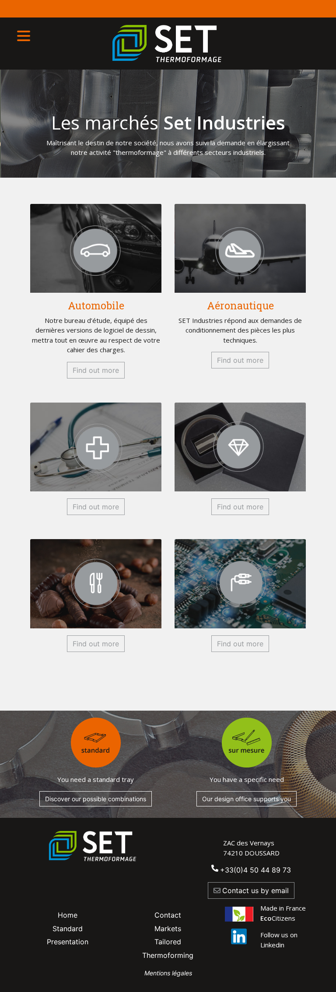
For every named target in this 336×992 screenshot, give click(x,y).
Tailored (167, 941)
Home (67, 915)
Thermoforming (167, 955)
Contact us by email (255, 890)
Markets (167, 928)
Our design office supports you (246, 799)
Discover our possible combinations (95, 799)
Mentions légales (168, 973)
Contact (167, 915)
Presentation (67, 941)
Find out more (96, 370)
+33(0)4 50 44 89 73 (255, 870)
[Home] (168, 44)
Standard (67, 928)
